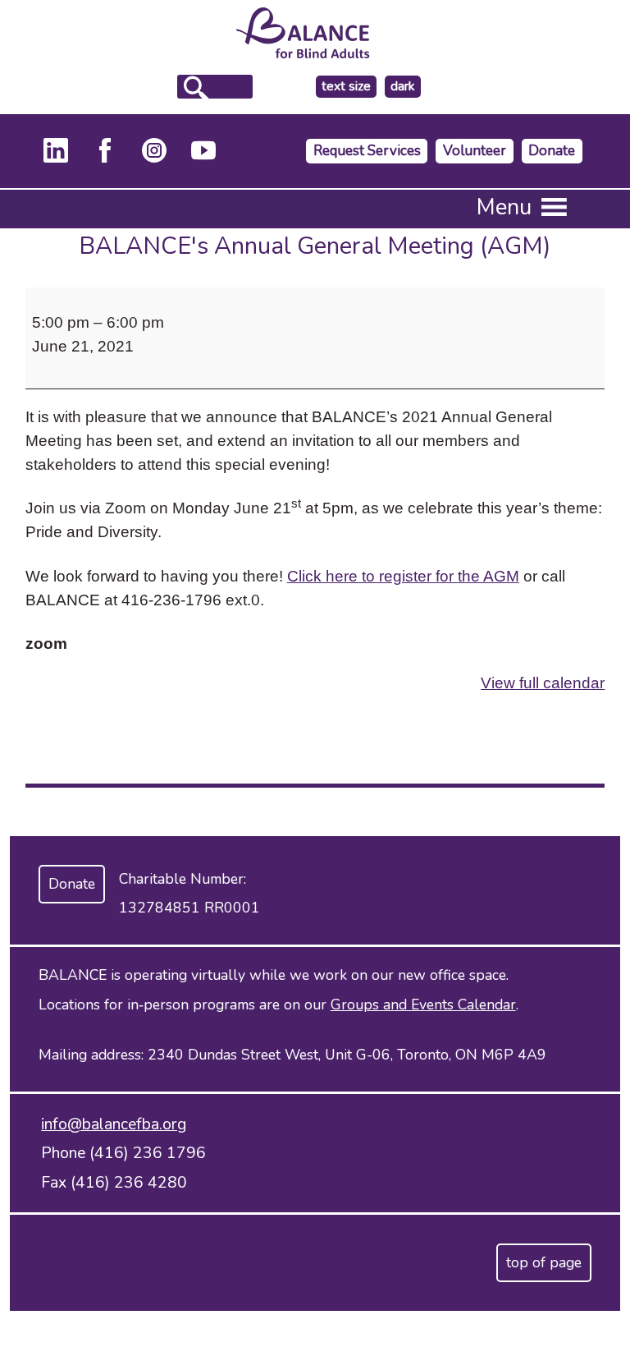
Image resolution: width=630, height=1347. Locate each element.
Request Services (367, 150)
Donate (551, 150)
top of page (544, 1262)
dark (405, 86)
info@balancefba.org (113, 1124)
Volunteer (474, 150)
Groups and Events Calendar (423, 1004)
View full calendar (543, 683)
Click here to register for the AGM (403, 576)
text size (346, 86)
